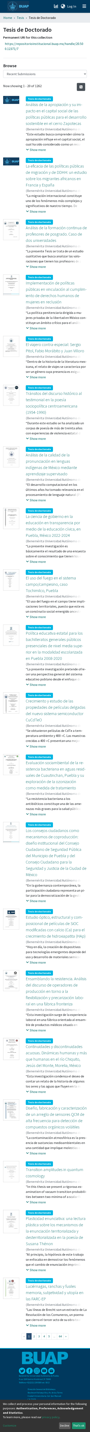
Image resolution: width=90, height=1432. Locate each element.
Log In (72, 6)
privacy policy (50, 1417)
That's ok (78, 1425)
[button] (62, 6)
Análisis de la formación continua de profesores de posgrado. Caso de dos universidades (56, 234)
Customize (9, 1425)
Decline (64, 1425)
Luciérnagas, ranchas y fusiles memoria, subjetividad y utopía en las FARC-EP (55, 1292)
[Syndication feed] (81, 87)
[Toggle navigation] (84, 6)
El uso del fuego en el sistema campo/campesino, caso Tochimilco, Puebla (51, 584)
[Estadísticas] (56, 6)
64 (60, 1336)
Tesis (20, 18)
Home (7, 18)
